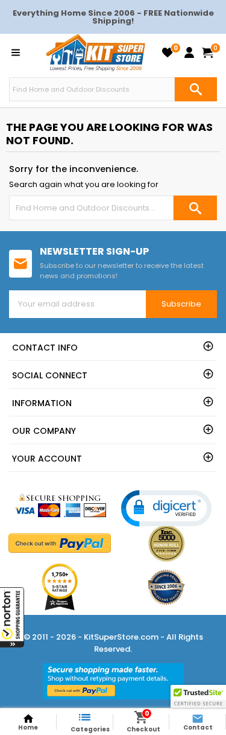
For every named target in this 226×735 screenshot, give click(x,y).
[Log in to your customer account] (189, 52)
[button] (12, 617)
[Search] (196, 89)
